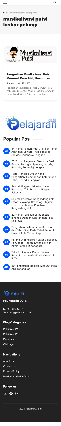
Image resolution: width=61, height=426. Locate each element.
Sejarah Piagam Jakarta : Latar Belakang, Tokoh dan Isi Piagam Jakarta (30, 189)
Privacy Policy (11, 371)
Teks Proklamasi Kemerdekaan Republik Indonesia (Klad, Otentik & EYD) (32, 255)
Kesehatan (9, 339)
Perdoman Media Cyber (16, 376)
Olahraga (8, 344)
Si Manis (10, 83)
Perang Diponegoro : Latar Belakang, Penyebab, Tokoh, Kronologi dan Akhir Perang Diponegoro (34, 242)
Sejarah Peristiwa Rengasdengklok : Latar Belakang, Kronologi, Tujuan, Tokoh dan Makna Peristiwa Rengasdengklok (33, 203)
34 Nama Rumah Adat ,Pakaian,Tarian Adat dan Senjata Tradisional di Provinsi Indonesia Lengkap (34, 151)
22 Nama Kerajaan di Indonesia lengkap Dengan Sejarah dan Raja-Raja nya (32, 217)
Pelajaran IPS (11, 334)
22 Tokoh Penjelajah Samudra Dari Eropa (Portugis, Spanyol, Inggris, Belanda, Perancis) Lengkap (32, 164)
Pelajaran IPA (10, 329)
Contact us (9, 366)
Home (5, 13)
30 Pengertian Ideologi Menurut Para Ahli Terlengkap (34, 267)
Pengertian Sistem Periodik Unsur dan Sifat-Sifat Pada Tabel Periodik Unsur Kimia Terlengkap (33, 230)
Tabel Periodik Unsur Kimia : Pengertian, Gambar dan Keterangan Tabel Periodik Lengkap (33, 176)
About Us (8, 361)
